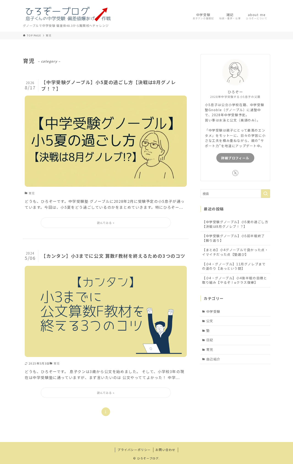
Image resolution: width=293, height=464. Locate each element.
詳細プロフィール (235, 158)
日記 (209, 340)
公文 (209, 320)
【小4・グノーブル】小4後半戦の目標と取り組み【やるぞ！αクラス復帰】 (234, 280)
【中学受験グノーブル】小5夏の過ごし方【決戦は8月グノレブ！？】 (235, 224)
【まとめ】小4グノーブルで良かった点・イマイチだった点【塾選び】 (235, 252)
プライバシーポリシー (134, 450)
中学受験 (213, 311)
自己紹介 (213, 359)
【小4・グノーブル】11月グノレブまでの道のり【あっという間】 (234, 266)
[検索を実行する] (265, 193)
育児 (209, 349)
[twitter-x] (235, 173)
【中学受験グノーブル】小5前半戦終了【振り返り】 (233, 238)
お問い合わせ (165, 450)
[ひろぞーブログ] (68, 13)
